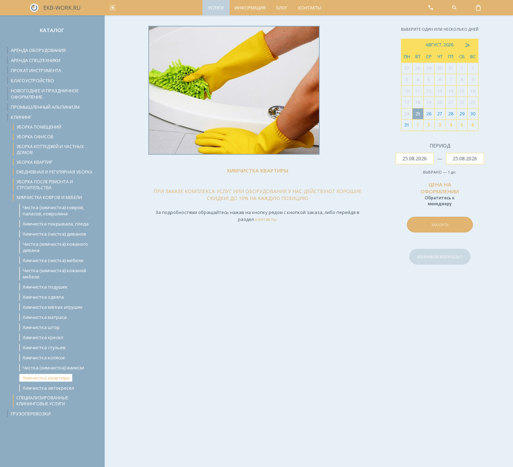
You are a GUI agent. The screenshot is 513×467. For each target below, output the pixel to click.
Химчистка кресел (43, 337)
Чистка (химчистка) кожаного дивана (55, 247)
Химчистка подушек (45, 287)
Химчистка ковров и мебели (49, 197)
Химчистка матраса (45, 317)
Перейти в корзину (455, 208)
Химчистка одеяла (43, 297)
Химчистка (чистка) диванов (54, 234)
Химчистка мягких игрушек (53, 307)
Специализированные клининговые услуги (42, 401)
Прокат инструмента (36, 70)
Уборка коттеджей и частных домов (50, 149)
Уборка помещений (38, 127)
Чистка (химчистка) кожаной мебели (54, 273)
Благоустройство (32, 80)
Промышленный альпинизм (45, 107)
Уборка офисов (34, 137)
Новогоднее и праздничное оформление (45, 93)
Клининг (21, 117)
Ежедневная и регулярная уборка (54, 172)
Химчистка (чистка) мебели (53, 260)
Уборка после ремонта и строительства (44, 185)
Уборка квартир (34, 162)
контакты (266, 219)
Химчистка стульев (44, 347)
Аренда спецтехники (35, 60)
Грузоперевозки (31, 414)
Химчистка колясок (44, 357)
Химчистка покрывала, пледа (56, 224)
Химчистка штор (41, 327)
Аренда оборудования (38, 50)
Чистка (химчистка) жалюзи (53, 368)
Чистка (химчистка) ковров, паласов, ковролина (53, 210)
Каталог (52, 29)
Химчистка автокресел (48, 388)
